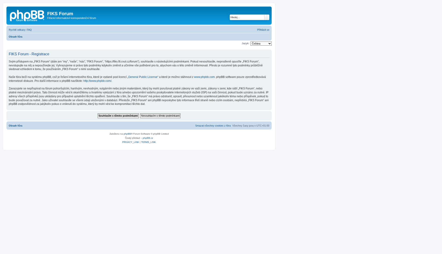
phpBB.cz (148, 138)
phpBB (127, 134)
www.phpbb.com (204, 77)
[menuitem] (29, 29)
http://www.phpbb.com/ (97, 81)
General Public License (142, 77)
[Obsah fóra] (27, 15)
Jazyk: (245, 43)
